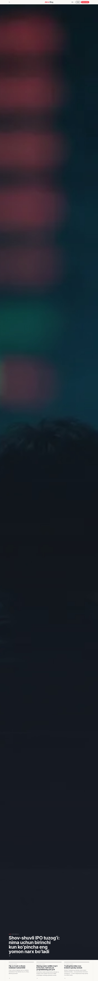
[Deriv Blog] (49, 2)
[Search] (9, 2)
